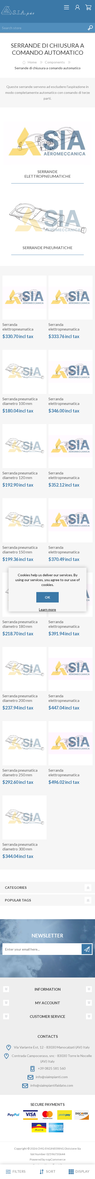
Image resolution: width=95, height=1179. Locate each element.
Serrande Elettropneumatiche (47, 173)
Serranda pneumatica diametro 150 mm (20, 549)
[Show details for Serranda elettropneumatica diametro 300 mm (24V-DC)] (70, 743)
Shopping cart (88, 7)
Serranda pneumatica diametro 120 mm (20, 475)
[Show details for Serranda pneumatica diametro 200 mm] (24, 669)
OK (47, 597)
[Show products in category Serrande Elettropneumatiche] (47, 143)
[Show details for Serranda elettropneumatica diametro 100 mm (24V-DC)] (70, 298)
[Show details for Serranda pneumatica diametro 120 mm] (24, 446)
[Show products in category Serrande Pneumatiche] (47, 219)
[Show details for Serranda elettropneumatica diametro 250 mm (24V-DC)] (70, 669)
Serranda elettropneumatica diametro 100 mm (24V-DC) (68, 331)
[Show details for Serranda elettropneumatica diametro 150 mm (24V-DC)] (70, 446)
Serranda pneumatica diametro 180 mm (20, 624)
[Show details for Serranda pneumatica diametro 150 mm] (24, 520)
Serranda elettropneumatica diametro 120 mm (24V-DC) (68, 405)
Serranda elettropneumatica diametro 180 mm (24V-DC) (68, 554)
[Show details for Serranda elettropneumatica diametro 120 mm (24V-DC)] (70, 372)
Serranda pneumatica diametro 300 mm (20, 846)
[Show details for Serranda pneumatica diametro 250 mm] (24, 743)
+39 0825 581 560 (52, 1068)
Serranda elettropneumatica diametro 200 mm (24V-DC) (68, 628)
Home (32, 62)
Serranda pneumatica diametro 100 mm (20, 401)
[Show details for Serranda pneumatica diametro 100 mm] (24, 372)
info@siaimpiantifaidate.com (51, 1085)
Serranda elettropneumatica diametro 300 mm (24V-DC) (68, 777)
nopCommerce (56, 1159)
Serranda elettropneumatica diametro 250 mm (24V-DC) (68, 702)
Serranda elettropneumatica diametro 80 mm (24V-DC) (21, 331)
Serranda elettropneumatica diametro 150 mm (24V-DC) (68, 480)
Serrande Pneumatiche (47, 247)
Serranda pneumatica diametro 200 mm (20, 698)
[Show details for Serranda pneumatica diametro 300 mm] (24, 817)
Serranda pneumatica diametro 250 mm (20, 772)
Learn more (47, 609)
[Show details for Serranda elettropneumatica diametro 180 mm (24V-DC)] (70, 520)
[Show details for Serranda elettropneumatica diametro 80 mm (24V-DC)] (24, 298)
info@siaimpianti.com (52, 1077)
